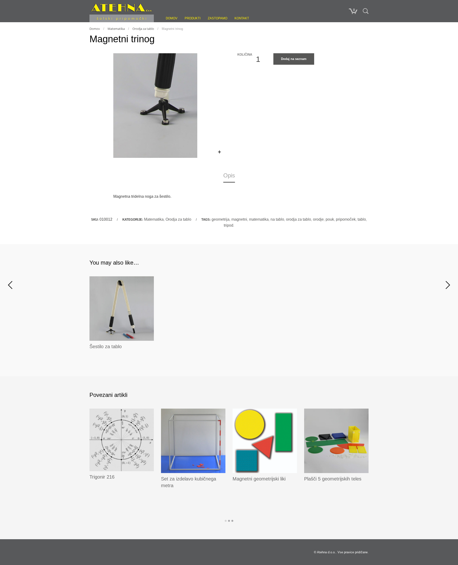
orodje (318, 219)
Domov (171, 18)
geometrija (220, 219)
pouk (330, 219)
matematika (259, 219)
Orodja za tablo (143, 29)
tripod (228, 225)
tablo (362, 219)
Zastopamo (217, 18)
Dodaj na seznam (294, 59)
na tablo (277, 219)
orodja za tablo (298, 219)
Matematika (116, 29)
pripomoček (346, 219)
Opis (229, 175)
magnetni (239, 219)
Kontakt (241, 18)
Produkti (193, 18)
